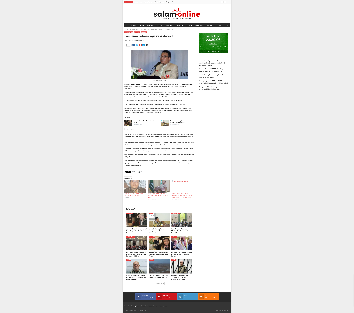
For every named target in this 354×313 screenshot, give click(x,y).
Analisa (174, 236)
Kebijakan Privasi (152, 306)
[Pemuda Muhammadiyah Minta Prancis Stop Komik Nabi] (135, 186)
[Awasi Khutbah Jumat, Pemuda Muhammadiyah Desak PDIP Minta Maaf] (159, 186)
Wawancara (199, 25)
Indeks (142, 25)
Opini (190, 25)
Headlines (150, 25)
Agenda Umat (175, 213)
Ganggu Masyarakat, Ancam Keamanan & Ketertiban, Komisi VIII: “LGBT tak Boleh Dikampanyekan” (182, 195)
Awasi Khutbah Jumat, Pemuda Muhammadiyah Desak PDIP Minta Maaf (158, 195)
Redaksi (143, 306)
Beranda (133, 25)
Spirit (150, 213)
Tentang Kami (135, 306)
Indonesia (169, 25)
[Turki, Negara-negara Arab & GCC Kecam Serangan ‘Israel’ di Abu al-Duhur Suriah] (159, 266)
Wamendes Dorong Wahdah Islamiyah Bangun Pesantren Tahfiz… (181, 121)
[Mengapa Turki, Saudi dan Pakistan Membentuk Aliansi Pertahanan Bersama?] (181, 243)
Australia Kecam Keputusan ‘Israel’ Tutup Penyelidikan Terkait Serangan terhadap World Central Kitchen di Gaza (212, 63)
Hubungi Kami (163, 306)
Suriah (129, 259)
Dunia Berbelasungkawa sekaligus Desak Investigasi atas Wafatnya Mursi (154, 2)
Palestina (129, 213)
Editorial (160, 25)
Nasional (143, 32)
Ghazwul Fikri (211, 25)
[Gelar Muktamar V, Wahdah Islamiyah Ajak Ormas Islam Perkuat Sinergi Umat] (181, 220)
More (220, 25)
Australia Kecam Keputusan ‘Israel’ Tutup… (144, 121)
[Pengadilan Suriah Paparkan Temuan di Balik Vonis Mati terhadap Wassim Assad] (181, 266)
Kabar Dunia (180, 25)
